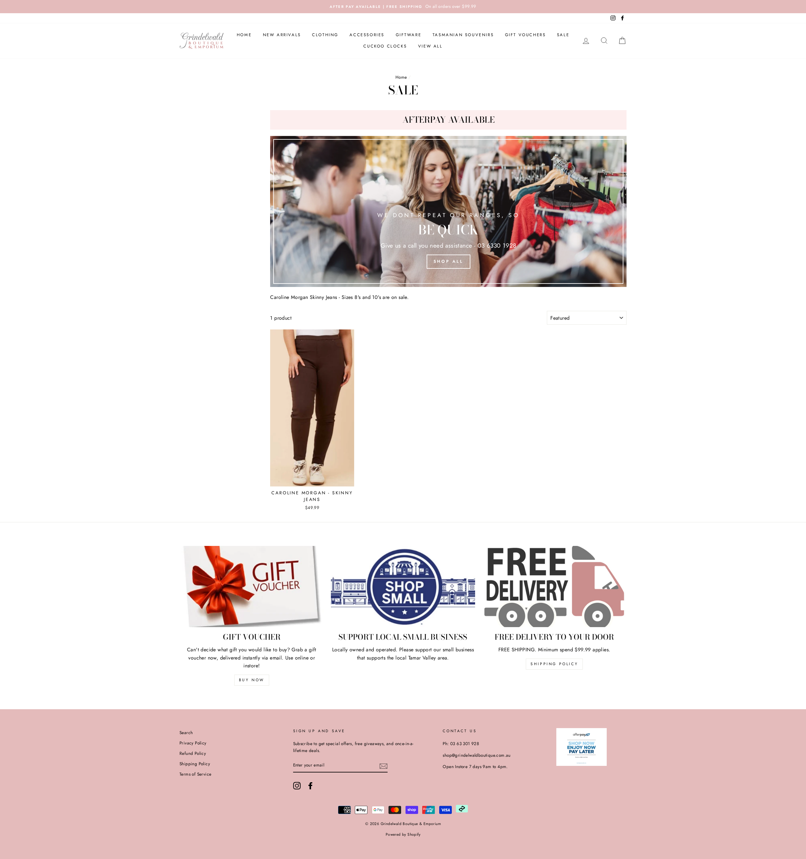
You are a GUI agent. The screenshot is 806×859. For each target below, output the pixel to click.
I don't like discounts (403, 512)
